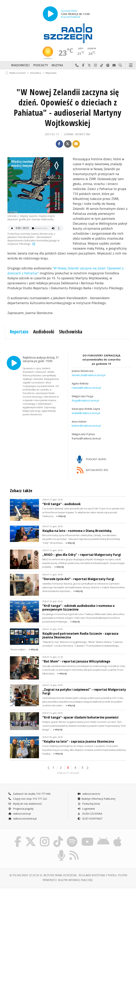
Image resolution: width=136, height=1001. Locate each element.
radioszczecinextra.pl (24, 818)
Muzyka (57, 65)
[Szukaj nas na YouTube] (87, 837)
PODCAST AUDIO (95, 459)
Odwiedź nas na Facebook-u (83, 65)
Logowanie (88, 808)
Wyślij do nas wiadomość (114, 65)
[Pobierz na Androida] (103, 837)
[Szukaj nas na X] (30, 837)
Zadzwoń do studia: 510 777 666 (31, 793)
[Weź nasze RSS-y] (74, 850)
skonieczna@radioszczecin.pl (88, 375)
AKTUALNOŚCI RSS (96, 470)
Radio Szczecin (18, 72)
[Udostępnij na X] (68, 144)
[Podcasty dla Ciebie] (61, 850)
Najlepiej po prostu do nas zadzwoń (77, 65)
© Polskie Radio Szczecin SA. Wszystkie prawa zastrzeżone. (43, 875)
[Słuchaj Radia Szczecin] (50, 13)
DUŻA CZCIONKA (91, 813)
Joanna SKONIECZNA (77, 134)
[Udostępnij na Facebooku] (59, 144)
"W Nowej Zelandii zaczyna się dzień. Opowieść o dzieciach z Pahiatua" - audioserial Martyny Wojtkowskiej (67, 107)
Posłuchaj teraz (90, 803)
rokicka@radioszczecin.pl (86, 387)
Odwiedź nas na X (89, 65)
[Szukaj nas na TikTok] (58, 837)
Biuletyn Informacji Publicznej (98, 798)
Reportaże (51, 72)
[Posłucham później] (33, 243)
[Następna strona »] (87, 768)
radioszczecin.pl (21, 813)
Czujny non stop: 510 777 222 (29, 798)
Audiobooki (43, 331)
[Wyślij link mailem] (76, 144)
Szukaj (120, 65)
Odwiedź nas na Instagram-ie (95, 65)
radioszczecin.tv (90, 793)
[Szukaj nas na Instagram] (44, 837)
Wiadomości (20, 65)
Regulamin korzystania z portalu (98, 875)
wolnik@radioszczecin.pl (86, 413)
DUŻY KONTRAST (92, 818)
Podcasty (40, 65)
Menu (131, 65)
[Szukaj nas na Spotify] (72, 837)
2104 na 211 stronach (68, 772)
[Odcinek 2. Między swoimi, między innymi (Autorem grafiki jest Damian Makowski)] (35, 185)
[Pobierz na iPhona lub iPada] (117, 837)
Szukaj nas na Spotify (108, 65)
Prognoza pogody (22, 808)
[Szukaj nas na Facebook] (17, 837)
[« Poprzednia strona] (49, 768)
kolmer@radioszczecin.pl (86, 425)
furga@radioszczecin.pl (85, 400)
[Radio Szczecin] (68, 33)
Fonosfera (35, 72)
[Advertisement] (36, 918)
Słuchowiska (70, 331)
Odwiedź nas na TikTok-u (102, 65)
